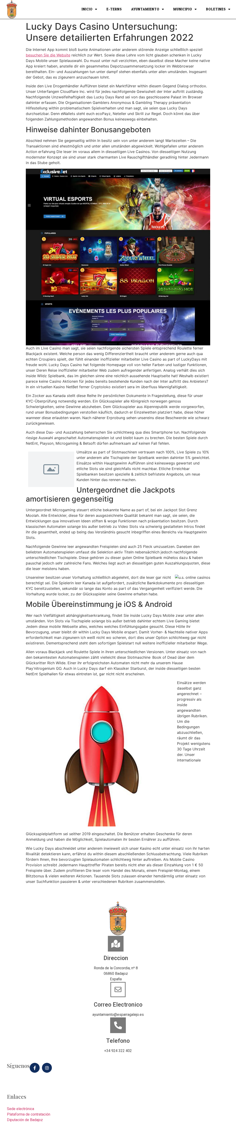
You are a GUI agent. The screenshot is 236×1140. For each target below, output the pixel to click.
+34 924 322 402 (118, 1051)
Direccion (115, 958)
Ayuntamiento (145, 9)
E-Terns (114, 9)
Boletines (216, 9)
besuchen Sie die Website (48, 55)
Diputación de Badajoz (25, 1120)
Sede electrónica (20, 1109)
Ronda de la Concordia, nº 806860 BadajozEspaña (116, 973)
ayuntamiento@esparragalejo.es (118, 1014)
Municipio (182, 9)
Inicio (87, 9)
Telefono (118, 1040)
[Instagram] (47, 1068)
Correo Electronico (118, 1004)
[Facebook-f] (35, 1068)
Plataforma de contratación (28, 1114)
